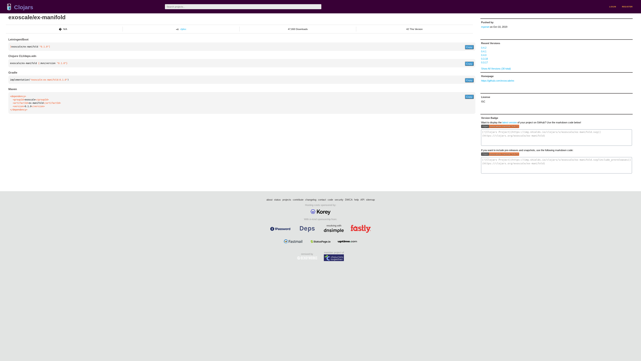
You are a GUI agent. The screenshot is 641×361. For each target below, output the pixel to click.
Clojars (23, 7)
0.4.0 (483, 55)
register (627, 7)
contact (322, 199)
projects (286, 199)
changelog (310, 199)
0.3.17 (484, 62)
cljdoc (183, 29)
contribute (298, 199)
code (330, 199)
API (362, 199)
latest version (509, 122)
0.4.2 (483, 47)
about (269, 199)
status (277, 199)
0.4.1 (483, 51)
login (612, 7)
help (356, 199)
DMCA (349, 199)
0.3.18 (484, 58)
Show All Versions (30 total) (496, 68)
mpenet (485, 26)
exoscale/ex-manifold (37, 17)
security (339, 199)
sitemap (370, 199)
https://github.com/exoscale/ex (497, 80)
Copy (469, 47)
